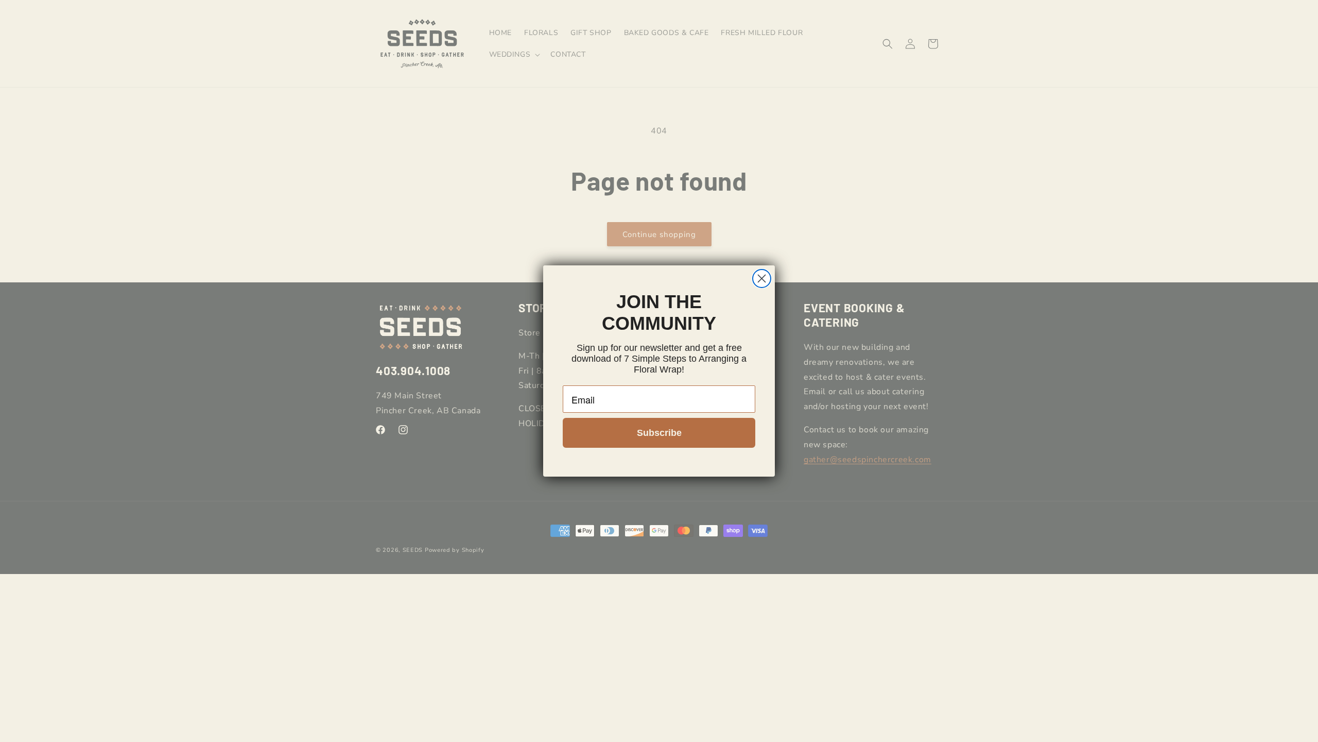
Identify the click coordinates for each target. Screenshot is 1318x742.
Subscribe (659, 433)
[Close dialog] (762, 278)
